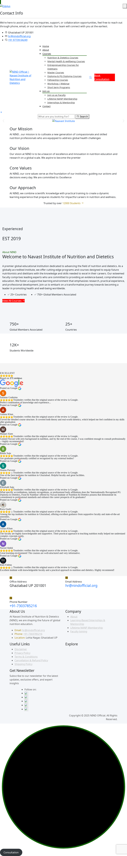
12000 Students (71, 203)
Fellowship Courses (57, 79)
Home (45, 46)
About (45, 49)
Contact (46, 106)
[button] (3, 121)
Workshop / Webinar (58, 83)
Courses (46, 53)
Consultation (11, 852)
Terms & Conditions (26, 656)
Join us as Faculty (56, 95)
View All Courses (12, 300)
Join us (46, 91)
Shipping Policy (23, 664)
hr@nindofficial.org (19, 36)
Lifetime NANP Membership (62, 98)
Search (83, 116)
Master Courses (55, 72)
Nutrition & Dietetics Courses (62, 57)
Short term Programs (58, 87)
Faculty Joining (78, 631)
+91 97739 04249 (17, 40)
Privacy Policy (22, 653)
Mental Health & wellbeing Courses (66, 61)
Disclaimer (21, 649)
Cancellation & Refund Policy (31, 660)
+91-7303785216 (23, 605)
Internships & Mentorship (61, 102)
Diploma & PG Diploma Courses (64, 76)
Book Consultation (101, 77)
